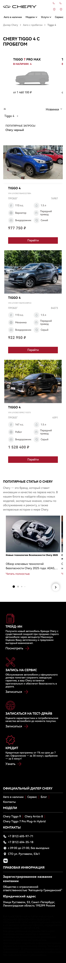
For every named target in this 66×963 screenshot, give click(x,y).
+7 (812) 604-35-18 (20, 842)
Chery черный (15, 130)
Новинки (52, 109)
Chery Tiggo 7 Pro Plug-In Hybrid (24, 821)
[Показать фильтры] (5, 109)
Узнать (11, 764)
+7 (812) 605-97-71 (20, 836)
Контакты (9, 802)
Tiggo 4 (9, 116)
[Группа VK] (5, 860)
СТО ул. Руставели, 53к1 (24, 854)
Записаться (14, 692)
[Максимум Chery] (20, 6)
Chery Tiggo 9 (12, 816)
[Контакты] (53, 3)
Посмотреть (14, 648)
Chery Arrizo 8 (34, 816)
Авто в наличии (13, 797)
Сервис (32, 797)
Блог (44, 797)
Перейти (33, 240)
